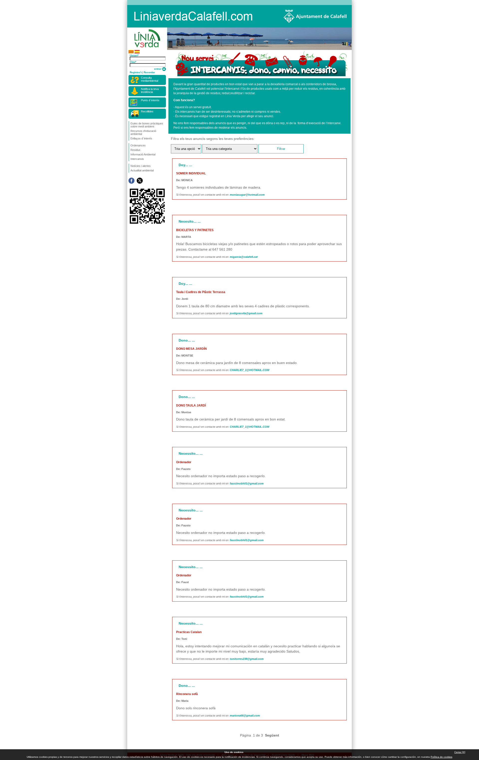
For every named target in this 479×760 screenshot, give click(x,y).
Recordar (149, 72)
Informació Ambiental (142, 154)
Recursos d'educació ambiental (143, 132)
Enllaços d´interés (141, 138)
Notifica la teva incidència (150, 90)
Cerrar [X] (459, 752)
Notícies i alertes (140, 165)
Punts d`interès (150, 100)
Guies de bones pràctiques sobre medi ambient (146, 125)
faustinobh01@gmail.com (247, 483)
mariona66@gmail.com (245, 715)
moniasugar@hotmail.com (247, 194)
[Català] (131, 52)
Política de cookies (441, 757)
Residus (135, 149)
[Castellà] (137, 52)
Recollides (147, 111)
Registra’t (135, 72)
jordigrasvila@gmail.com (246, 313)
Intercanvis (137, 158)
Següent (272, 735)
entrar (158, 68)
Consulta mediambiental (149, 79)
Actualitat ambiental (142, 170)
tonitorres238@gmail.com (247, 658)
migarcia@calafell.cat (244, 256)
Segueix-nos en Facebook (131, 181)
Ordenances (138, 145)
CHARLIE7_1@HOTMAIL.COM (249, 370)
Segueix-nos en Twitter (140, 181)
